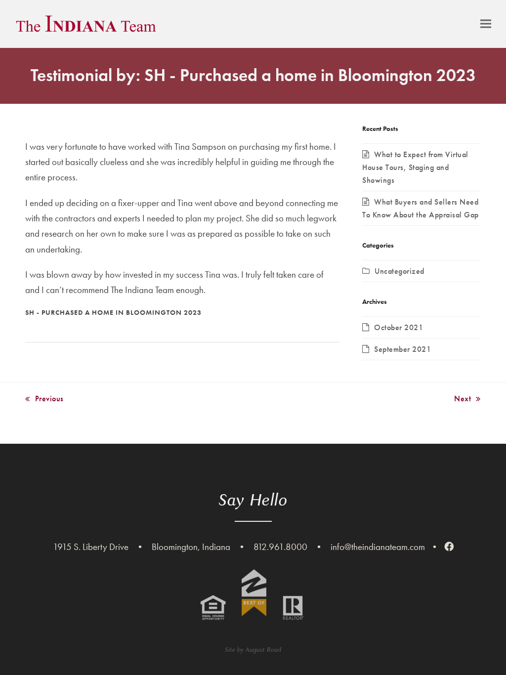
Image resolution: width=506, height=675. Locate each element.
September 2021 (402, 349)
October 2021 (398, 327)
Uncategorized (399, 271)
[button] (485, 24)
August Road (263, 649)
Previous (44, 399)
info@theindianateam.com (378, 547)
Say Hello (253, 500)
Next (462, 399)
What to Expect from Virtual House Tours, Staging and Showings (415, 167)
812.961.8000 (280, 547)
